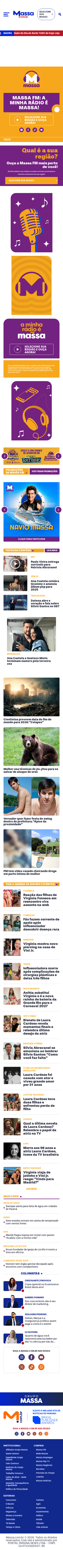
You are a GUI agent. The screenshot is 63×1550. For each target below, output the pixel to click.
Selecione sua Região (45, 14)
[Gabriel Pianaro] (13, 1301)
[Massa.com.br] (23, 14)
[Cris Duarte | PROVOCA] (13, 1284)
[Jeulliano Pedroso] (13, 1319)
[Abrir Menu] (6, 14)
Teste (7, 139)
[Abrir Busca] (59, 14)
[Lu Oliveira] (13, 1336)
